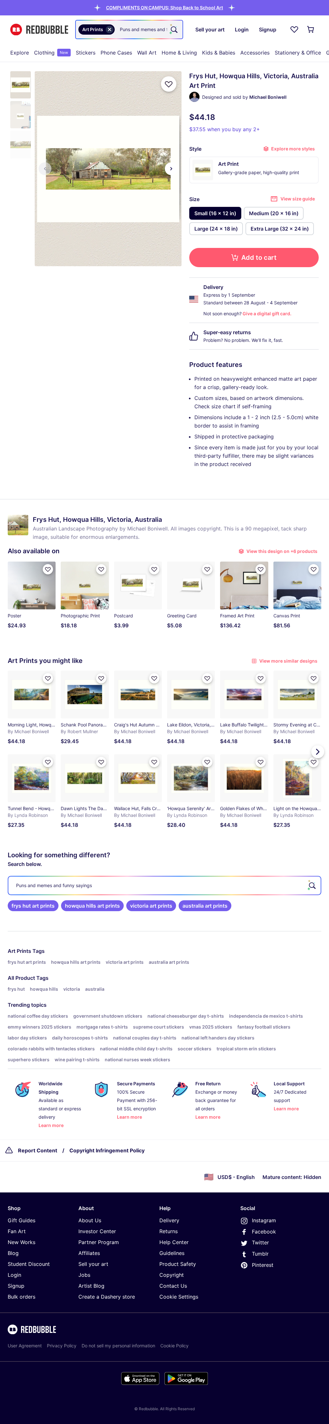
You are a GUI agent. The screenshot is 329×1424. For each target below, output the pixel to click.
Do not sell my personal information (118, 1345)
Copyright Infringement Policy (107, 1150)
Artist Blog (91, 1286)
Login (14, 1275)
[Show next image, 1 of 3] (171, 168)
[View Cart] (311, 29)
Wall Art (146, 52)
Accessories (255, 52)
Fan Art (17, 1231)
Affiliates (89, 1253)
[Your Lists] (294, 29)
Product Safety (177, 1264)
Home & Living (179, 52)
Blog (13, 1253)
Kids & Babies (218, 52)
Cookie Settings (178, 1297)
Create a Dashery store (106, 1296)
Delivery (169, 1220)
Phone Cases (116, 52)
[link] (33, 905)
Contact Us (173, 1286)
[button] (164, 7)
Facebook (264, 1231)
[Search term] (173, 29)
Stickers (85, 52)
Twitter (260, 1242)
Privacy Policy (61, 1345)
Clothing (51, 52)
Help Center (174, 1242)
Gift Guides (21, 1220)
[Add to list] (168, 84)
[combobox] (129, 29)
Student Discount (29, 1264)
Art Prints (19, 951)
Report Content (37, 1150)
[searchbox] (164, 885)
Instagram (264, 1220)
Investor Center (97, 1231)
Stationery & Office (298, 52)
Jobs (84, 1275)
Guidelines (171, 1253)
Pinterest (262, 1265)
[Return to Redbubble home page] (39, 30)
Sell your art (93, 1264)
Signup (16, 1286)
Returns (168, 1231)
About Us (89, 1220)
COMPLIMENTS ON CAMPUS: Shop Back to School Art (164, 7)
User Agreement (25, 1345)
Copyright (171, 1275)
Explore (19, 52)
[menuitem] (19, 53)
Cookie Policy (174, 1345)
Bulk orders (21, 1296)
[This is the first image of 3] (45, 168)
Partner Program (98, 1242)
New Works (21, 1242)
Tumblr (260, 1253)
